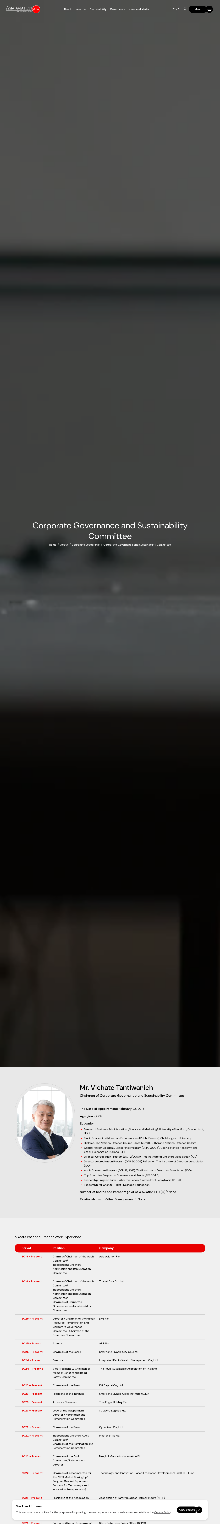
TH (179, 9)
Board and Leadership (86, 544)
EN (174, 9)
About (64, 544)
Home (52, 544)
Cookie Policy (162, 1512)
